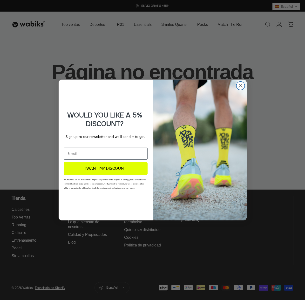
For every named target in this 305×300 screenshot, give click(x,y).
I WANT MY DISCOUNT (105, 168)
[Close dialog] (240, 86)
